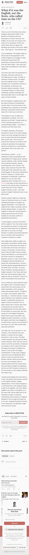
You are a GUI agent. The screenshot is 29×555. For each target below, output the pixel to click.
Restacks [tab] (12, 456)
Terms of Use (13, 536)
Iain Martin (8, 22)
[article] (14, 485)
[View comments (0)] (6, 28)
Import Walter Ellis (7, 7)
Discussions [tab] (14, 476)
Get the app (22, 547)
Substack (6, 551)
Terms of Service (10, 535)
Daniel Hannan (12, 486)
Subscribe (19, 2)
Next (23, 441)
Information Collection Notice (14, 538)
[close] (24, 502)
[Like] (3, 28)
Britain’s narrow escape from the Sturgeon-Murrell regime (10, 495)
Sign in (25, 2)
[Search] (26, 476)
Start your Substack (10, 547)
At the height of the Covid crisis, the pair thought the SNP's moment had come (10, 499)
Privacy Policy (19, 535)
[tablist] (8, 456)
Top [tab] (3, 476)
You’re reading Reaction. (8, 485)
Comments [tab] (5, 456)
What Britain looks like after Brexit (9, 482)
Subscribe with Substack (15, 529)
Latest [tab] (7, 476)
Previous (6, 441)
